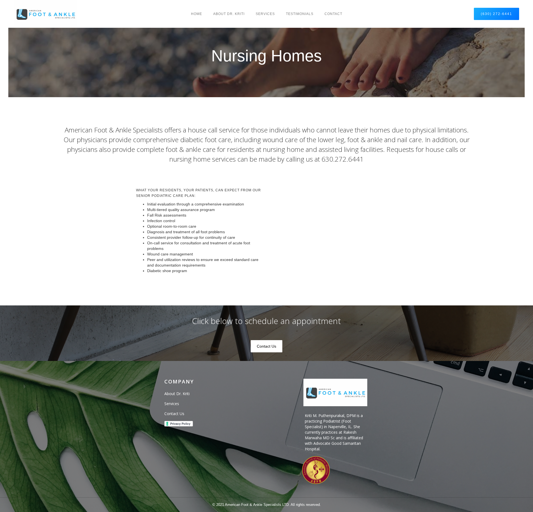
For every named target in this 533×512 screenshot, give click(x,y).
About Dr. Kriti (229, 14)
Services (265, 14)
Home (196, 14)
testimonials (299, 14)
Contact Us (266, 346)
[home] (45, 13)
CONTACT (333, 14)
